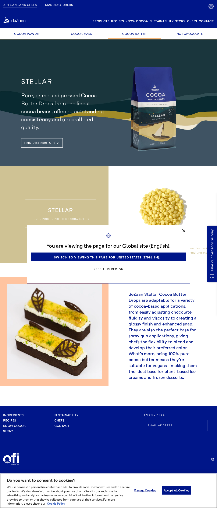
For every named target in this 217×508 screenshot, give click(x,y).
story (180, 21)
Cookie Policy (56, 503)
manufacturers (59, 5)
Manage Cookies (145, 490)
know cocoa (137, 21)
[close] (183, 230)
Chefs (192, 21)
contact (206, 21)
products (100, 21)
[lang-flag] (211, 6)
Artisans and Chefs (20, 5)
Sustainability (162, 21)
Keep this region (109, 269)
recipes (117, 21)
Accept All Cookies (176, 490)
